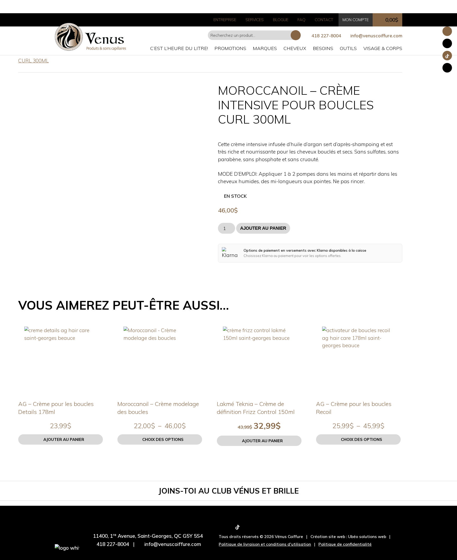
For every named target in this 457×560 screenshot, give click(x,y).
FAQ (301, 19)
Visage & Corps (382, 48)
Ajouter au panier (263, 228)
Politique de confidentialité (345, 544)
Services (254, 19)
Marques (265, 48)
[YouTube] (246, 528)
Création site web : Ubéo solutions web (348, 536)
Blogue (280, 19)
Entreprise (224, 19)
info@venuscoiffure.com (172, 544)
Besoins (323, 48)
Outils (348, 48)
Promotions (230, 48)
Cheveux (295, 48)
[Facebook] (220, 528)
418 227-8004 (326, 35)
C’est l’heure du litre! (179, 48)
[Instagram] (229, 528)
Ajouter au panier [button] (63, 439)
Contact (324, 19)
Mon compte (355, 19)
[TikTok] (237, 528)
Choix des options (163, 439)
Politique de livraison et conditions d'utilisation (265, 544)
